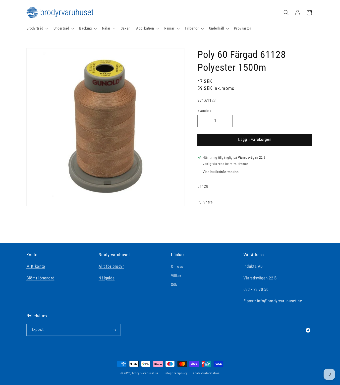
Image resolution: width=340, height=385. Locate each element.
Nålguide (106, 277)
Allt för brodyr (111, 266)
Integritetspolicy (176, 373)
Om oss (177, 267)
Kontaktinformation (206, 373)
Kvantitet (204, 111)
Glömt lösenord (40, 277)
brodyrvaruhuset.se (145, 373)
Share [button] (208, 202)
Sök (174, 284)
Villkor (176, 275)
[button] (36, 28)
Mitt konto (35, 266)
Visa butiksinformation (221, 172)
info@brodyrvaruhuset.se (279, 301)
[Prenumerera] (114, 330)
